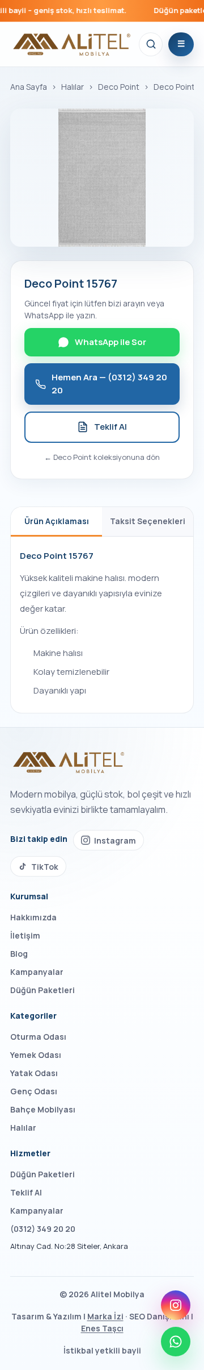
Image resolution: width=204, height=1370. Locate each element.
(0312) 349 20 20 (42, 1228)
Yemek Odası (35, 1054)
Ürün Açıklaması (56, 521)
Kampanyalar (36, 971)
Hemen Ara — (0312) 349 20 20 (109, 383)
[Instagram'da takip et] (175, 1305)
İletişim (25, 935)
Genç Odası (33, 1091)
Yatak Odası (34, 1073)
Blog (19, 953)
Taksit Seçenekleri (147, 521)
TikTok (44, 866)
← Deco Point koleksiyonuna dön (102, 457)
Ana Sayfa (28, 86)
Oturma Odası (38, 1036)
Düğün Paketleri (42, 990)
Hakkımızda (33, 917)
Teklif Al (110, 427)
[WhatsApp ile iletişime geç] (175, 1341)
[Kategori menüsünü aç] (181, 44)
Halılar (72, 86)
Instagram (115, 840)
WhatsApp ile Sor (110, 342)
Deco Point (118, 86)
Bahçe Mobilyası (42, 1109)
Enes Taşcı (102, 1328)
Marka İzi (105, 1316)
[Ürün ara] (151, 44)
